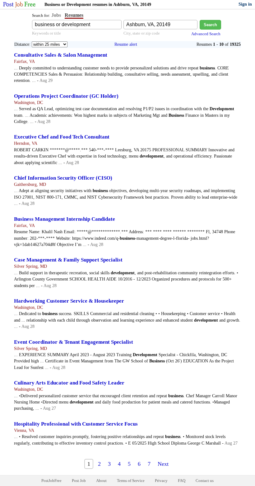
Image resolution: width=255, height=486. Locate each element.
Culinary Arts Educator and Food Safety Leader (69, 383)
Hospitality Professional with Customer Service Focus (76, 424)
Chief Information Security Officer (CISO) (63, 178)
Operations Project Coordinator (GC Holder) (66, 96)
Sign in (245, 4)
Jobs (56, 15)
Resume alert (125, 44)
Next (163, 464)
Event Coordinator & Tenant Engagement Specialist (73, 342)
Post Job (79, 480)
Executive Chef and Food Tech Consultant (61, 137)
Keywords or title (46, 33)
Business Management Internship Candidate (64, 219)
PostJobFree (51, 480)
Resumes (74, 15)
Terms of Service (131, 480)
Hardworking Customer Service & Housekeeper (69, 301)
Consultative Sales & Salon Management (60, 55)
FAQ (181, 480)
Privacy (161, 480)
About (101, 480)
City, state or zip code (141, 33)
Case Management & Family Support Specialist (68, 260)
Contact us (205, 480)
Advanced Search (205, 33)
